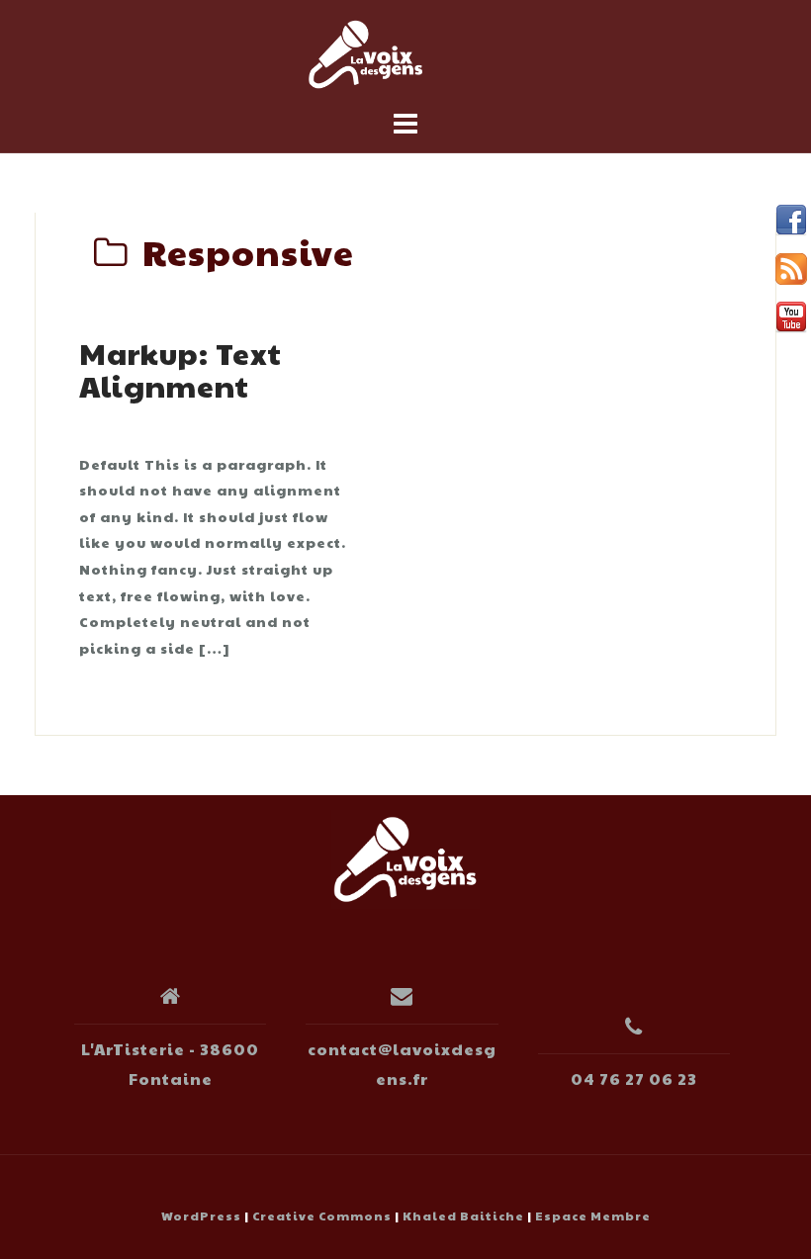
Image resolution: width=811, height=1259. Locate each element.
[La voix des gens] (405, 857)
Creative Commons (322, 1215)
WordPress (201, 1215)
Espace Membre (593, 1215)
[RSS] (791, 269)
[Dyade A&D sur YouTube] (791, 317)
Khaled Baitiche (463, 1215)
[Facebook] (791, 220)
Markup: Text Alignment (180, 368)
